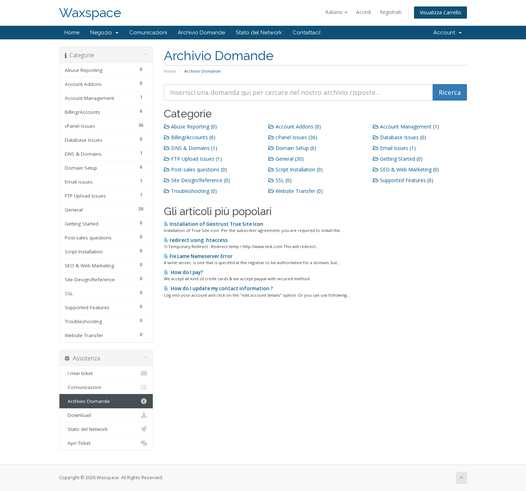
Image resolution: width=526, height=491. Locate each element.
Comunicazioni (148, 32)
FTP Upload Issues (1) (196, 158)
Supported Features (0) (406, 180)
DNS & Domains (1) (193, 148)
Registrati (390, 12)
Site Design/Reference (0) (200, 180)
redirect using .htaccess (198, 240)
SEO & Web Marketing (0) (409, 169)
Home (71, 32)
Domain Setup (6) (295, 148)
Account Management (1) (409, 126)
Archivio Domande (201, 32)
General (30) (289, 158)
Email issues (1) (397, 148)
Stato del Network (259, 32)
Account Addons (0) (297, 126)
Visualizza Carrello (440, 12)
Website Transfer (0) (298, 191)
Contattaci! (307, 32)
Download (78, 415)
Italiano (334, 12)
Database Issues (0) (402, 137)
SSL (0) (283, 180)
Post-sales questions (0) (198, 169)
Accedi (363, 12)
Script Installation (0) (298, 169)
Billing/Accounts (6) (192, 137)
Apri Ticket (78, 443)
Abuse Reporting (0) (193, 126)
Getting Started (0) (401, 158)
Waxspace (90, 12)
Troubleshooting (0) (193, 191)
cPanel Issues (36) (295, 137)
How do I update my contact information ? (221, 288)
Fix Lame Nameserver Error (201, 256)
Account (445, 32)
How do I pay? (186, 272)
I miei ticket (79, 373)
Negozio (102, 32)
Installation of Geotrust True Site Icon (216, 224)
